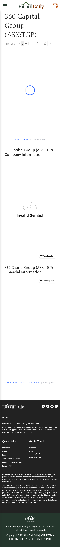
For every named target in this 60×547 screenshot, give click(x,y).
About (4, 451)
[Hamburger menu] (5, 5)
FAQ (4, 455)
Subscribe (6, 448)
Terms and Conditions (11, 459)
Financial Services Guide (12, 462)
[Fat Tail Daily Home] (31, 4)
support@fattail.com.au (39, 454)
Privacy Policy (8, 466)
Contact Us (33, 448)
